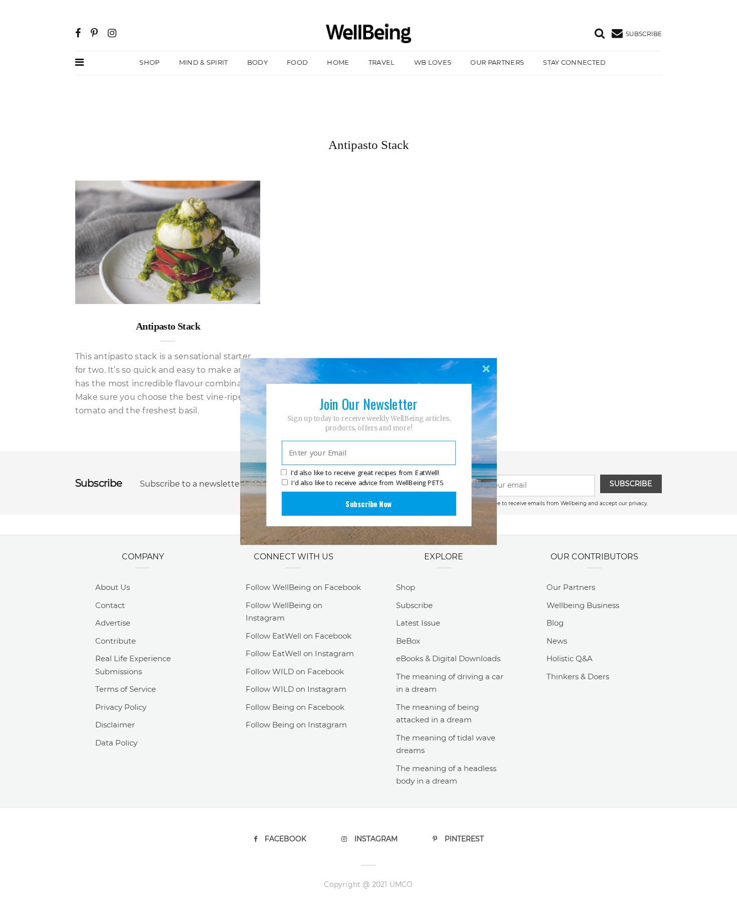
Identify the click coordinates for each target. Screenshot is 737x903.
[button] (368, 404)
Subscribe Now (368, 503)
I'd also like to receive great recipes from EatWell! (365, 473)
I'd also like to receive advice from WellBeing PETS (367, 482)
